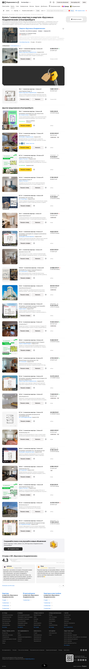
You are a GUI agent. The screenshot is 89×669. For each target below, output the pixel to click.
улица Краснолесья (23, 135)
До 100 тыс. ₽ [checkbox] (8, 81)
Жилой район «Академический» (26, 136)
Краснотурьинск (37, 623)
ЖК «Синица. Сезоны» (24, 114)
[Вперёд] (63, 585)
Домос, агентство (30, 143)
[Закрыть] (86, 10)
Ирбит (35, 617)
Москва (50, 615)
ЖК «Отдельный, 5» (23, 271)
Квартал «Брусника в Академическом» (28, 52)
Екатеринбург (22, 113)
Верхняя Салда (37, 625)
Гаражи (19, 635)
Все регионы (5, 633)
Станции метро (5, 637)
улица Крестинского (23, 251)
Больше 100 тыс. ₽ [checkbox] (19, 81)
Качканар (36, 619)
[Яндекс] (84, 666)
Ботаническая (67, 615)
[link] (84, 2)
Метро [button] (72, 10)
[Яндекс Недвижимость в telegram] (86, 650)
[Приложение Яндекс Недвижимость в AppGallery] (83, 659)
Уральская (66, 621)
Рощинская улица (23, 468)
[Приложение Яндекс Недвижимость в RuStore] (85, 659)
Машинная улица (6, 619)
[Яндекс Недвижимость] (10, 2)
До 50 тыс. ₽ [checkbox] (17, 77)
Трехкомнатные (37, 641)
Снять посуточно (53, 633)
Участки (19, 641)
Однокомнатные (37, 637)
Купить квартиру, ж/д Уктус (70, 643)
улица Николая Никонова (24, 288)
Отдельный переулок (36, 269)
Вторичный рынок (29, 593)
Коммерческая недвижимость (24, 637)
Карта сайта (66, 650)
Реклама (14, 650)
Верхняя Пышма (22, 360)
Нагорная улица (22, 324)
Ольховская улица (23, 432)
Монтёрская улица (6, 621)
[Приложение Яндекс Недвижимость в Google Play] (81, 659)
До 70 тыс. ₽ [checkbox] (26, 77)
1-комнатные (5, 603)
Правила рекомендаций (51, 650)
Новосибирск (52, 619)
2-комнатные (5, 605)
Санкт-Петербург (53, 617)
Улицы (3, 643)
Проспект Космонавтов (69, 623)
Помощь (60, 650)
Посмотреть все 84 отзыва (8, 585)
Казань (50, 623)
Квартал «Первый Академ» (25, 343)
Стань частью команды (23, 650)
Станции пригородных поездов (9, 639)
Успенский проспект (31, 360)
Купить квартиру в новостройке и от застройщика (75, 637)
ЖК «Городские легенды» (25, 524)
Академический (21, 625)
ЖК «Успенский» (22, 361)
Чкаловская (66, 617)
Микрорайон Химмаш (22, 623)
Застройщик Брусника (24, 42)
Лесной (35, 621)
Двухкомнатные (37, 639)
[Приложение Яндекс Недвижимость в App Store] (78, 659)
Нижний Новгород (53, 625)
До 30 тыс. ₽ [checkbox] (8, 77)
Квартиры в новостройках (52, 593)
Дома (19, 633)
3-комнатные (5, 608)
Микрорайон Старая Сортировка (25, 617)
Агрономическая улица (7, 615)
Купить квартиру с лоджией (70, 635)
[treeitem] (6, 6)
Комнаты (20, 639)
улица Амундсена (23, 396)
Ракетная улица (5, 623)
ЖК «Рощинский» (23, 470)
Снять (50, 635)
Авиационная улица (6, 617)
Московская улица (23, 504)
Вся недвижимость (6, 650)
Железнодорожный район (24, 615)
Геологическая (67, 619)
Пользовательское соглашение (37, 650)
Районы (4, 641)
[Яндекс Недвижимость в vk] (81, 650)
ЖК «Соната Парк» (23, 199)
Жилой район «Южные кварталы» (26, 236)
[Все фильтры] (3, 10)
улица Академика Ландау (24, 50)
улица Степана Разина (24, 215)
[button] (53, 2)
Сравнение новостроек (7, 635)
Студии (4, 600)
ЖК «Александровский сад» (25, 417)
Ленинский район (22, 621)
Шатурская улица (6, 625)
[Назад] (60, 585)
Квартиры (5, 593)
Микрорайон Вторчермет (23, 619)
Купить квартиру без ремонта (71, 639)
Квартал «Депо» (22, 308)
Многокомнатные (38, 635)
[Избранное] (50, 2)
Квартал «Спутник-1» (23, 159)
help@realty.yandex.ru (30, 658)
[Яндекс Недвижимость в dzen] (83, 650)
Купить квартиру (68, 633)
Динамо (66, 625)
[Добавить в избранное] (63, 29)
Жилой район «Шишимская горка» (26, 452)
